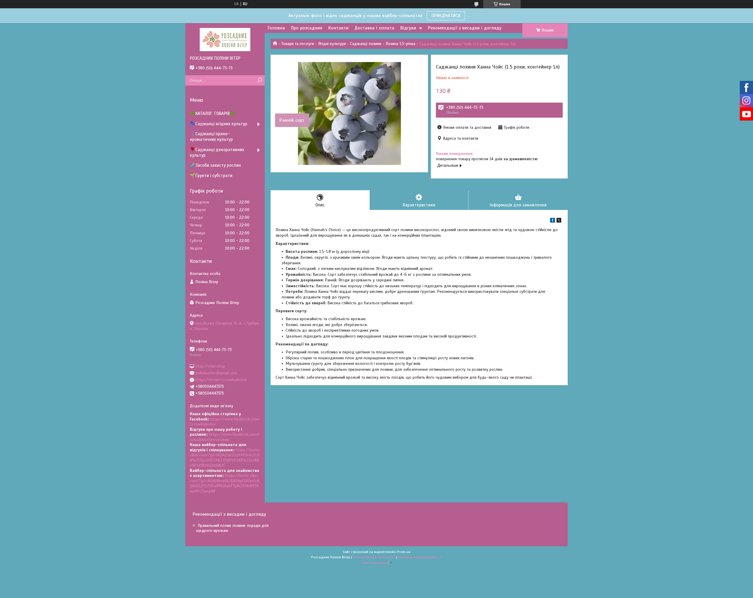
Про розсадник (306, 28)
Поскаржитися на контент (374, 557)
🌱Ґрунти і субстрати (211, 175)
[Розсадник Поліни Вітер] (225, 39)
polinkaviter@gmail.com (216, 372)
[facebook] (552, 221)
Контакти (338, 28)
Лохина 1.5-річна (400, 43)
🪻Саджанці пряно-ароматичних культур (211, 136)
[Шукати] (259, 80)
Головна (276, 28)
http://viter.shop (210, 365)
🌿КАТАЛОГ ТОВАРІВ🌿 (212, 113)
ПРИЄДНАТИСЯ (446, 16)
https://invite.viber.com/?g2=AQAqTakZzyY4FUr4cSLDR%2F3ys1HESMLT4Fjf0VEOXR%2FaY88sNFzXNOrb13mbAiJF (225, 457)
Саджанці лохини (365, 43)
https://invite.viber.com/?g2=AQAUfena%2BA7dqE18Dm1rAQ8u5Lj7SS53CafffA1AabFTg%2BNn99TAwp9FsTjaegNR (224, 483)
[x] (559, 221)
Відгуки (408, 28)
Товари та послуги (297, 43)
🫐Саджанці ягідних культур (218, 123)
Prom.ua (403, 552)
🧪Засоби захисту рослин (215, 165)
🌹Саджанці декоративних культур (217, 152)
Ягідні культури (332, 43)
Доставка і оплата (374, 28)
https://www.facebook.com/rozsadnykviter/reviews (225, 437)
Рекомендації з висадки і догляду (465, 28)
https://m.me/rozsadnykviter (221, 379)
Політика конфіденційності (420, 557)
